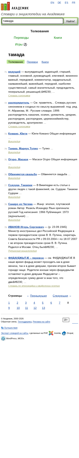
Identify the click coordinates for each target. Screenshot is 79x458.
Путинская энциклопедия (22, 251)
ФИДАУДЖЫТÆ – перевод (26, 257)
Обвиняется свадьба (22, 174)
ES (66, 3)
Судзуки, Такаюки (20, 185)
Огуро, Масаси (18, 159)
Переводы (21, 37)
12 (35, 307)
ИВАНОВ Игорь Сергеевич (26, 226)
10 (18, 307)
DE (59, 3)
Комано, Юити (17, 133)
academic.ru (15, 6)
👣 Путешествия (9, 328)
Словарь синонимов (19, 95)
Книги (58, 37)
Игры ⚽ (21, 44)
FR (73, 3)
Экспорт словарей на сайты (14, 333)
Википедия (14, 141)
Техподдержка (25, 321)
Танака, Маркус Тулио (23, 148)
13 (43, 307)
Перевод (32, 61)
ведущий (14, 71)
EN (52, 3)
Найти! (70, 21)
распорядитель (18, 102)
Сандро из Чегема (20, 204)
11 (26, 307)
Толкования (39, 31)
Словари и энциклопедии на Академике (33, 14)
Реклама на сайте (41, 321)
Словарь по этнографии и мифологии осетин (34, 286)
